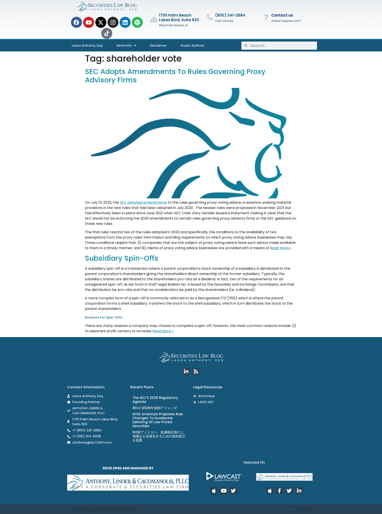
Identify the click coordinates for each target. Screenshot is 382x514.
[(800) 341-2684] (210, 17)
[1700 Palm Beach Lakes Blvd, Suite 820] (154, 20)
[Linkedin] (125, 22)
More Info (124, 45)
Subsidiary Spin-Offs (121, 258)
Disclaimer (158, 45)
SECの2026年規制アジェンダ (154, 408)
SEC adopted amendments (143, 202)
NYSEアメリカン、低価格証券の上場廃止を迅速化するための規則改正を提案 (158, 436)
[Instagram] (112, 22)
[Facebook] (76, 22)
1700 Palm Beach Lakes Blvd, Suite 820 (179, 17)
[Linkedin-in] (186, 371)
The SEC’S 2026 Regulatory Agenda (155, 399)
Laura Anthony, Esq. (87, 45)
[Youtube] (88, 22)
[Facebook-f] (279, 490)
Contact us (282, 15)
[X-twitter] (100, 22)
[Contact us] (266, 17)
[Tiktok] (106, 33)
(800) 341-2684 (230, 15)
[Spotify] (137, 22)
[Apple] (213, 490)
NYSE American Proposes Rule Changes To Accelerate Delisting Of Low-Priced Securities (157, 420)
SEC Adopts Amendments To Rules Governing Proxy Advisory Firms (175, 75)
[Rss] (195, 371)
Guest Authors (192, 45)
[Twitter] (233, 490)
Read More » (280, 247)
